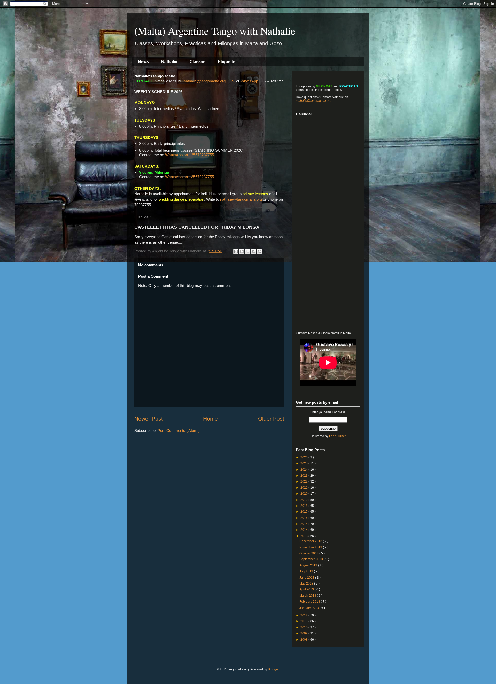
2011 (304, 621)
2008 (304, 639)
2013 (304, 536)
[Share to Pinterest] (259, 251)
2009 (304, 633)
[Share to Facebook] (253, 251)
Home (210, 419)
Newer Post (148, 419)
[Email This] (235, 251)
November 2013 (311, 547)
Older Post (271, 419)
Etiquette (226, 61)
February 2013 (310, 601)
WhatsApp (249, 81)
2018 (304, 506)
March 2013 (308, 595)
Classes (197, 61)
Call (232, 81)
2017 (304, 512)
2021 (304, 487)
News (143, 61)
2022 (304, 481)
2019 (304, 500)
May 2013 (306, 583)
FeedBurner (337, 436)
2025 (304, 463)
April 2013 (307, 589)
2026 (304, 457)
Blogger (273, 669)
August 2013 (308, 565)
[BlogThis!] (241, 251)
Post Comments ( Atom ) (179, 430)
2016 (304, 518)
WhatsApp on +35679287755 (189, 155)
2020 (304, 493)
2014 (304, 530)
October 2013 (309, 553)
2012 (304, 615)
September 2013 (311, 559)
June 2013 (307, 577)
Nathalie (169, 61)
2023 (304, 475)
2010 (304, 627)
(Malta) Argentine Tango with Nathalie (214, 30)
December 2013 (311, 541)
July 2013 (306, 571)
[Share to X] (247, 251)
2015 (304, 524)
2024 (304, 469)
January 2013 (309, 608)
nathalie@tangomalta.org (205, 81)
